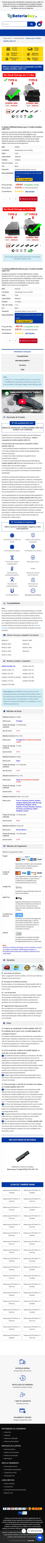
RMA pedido (8, 1458)
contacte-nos (8, 1487)
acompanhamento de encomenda (15, 1490)
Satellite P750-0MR (28, 681)
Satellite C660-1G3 (28, 666)
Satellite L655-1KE (28, 673)
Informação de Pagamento (12, 1469)
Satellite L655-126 (28, 670)
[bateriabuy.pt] (22, 18)
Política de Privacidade (11, 1441)
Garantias (22, 365)
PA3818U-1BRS (6, 644)
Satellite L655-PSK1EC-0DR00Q (11, 677)
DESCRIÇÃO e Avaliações (22, 352)
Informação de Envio (10, 1466)
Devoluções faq (9, 1476)
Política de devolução (11, 1455)
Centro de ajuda (9, 1483)
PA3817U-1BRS (6, 647)
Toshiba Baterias (19, 38)
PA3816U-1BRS (27, 647)
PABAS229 (25, 651)
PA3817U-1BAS (6, 655)
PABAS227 (5, 640)
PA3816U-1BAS (6, 651)
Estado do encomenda (11, 1452)
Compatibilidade (22, 356)
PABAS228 (25, 644)
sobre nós (7, 1432)
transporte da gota (10, 1472)
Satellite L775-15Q (7, 681)
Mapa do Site (8, 1493)
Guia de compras (9, 1449)
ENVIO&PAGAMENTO (22, 360)
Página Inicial (7, 38)
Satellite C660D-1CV (8, 670)
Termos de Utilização (11, 1438)
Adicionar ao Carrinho (29, 199)
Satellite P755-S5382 (8, 684)
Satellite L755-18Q (28, 677)
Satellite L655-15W (7, 673)
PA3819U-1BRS (27, 640)
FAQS (22, 369)
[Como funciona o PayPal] (22, 1512)
